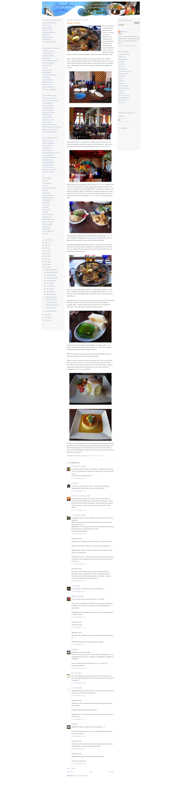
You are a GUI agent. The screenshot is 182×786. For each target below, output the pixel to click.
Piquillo (104, 347)
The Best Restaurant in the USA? (52, 127)
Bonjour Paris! (47, 58)
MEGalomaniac (76, 596)
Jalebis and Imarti (48, 27)
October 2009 (50, 275)
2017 (46, 245)
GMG (73, 649)
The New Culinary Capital (50, 129)
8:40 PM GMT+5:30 (78, 478)
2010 (46, 264)
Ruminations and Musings (79, 496)
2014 (46, 253)
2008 (46, 314)
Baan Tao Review (48, 141)
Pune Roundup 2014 (48, 162)
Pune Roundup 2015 (48, 165)
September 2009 (51, 278)
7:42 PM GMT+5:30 (78, 564)
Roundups (45, 226)
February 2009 (50, 297)
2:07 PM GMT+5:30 (78, 581)
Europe (45, 202)
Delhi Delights (47, 198)
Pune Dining (46, 224)
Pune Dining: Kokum (52, 302)
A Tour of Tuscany (48, 53)
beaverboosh (75, 688)
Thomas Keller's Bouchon (50, 132)
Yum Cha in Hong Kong (49, 89)
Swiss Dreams (46, 77)
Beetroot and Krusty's (49, 143)
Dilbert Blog (122, 76)
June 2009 (49, 286)
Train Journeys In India (49, 42)
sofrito (96, 347)
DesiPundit (46, 200)
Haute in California (48, 105)
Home (90, 771)
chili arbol (92, 195)
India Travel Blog (123, 86)
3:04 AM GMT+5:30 (79, 749)
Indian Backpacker (123, 88)
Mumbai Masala (47, 219)
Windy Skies (122, 102)
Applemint (121, 61)
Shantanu (123, 31)
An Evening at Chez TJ (49, 98)
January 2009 (50, 311)
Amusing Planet (122, 59)
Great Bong (121, 83)
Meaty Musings (47, 115)
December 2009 (51, 270)
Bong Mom (75, 673)
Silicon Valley (47, 231)
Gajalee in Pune (47, 150)
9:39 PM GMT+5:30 (78, 668)
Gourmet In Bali (47, 65)
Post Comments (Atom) (81, 776)
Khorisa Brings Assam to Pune (51, 153)
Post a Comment (71, 768)
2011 (46, 262)
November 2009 (51, 272)
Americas (81, 369)
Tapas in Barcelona (48, 80)
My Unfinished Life (77, 466)
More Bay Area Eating (52, 305)
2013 (46, 256)
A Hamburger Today (124, 54)
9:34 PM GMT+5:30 (78, 627)
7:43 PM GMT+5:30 (78, 617)
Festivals (45, 205)
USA (44, 234)
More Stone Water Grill (49, 157)
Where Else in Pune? (48, 172)
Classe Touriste (122, 69)
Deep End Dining (123, 73)
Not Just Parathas (47, 30)
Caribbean (45, 193)
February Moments (51, 299)
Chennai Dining (47, 195)
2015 (46, 251)
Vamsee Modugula (77, 515)
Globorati (121, 81)
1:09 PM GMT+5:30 (78, 534)
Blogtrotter (98, 663)
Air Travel (45, 183)
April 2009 (49, 291)
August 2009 (50, 281)
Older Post (111, 771)
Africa (44, 181)
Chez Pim (121, 66)
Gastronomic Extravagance (50, 101)
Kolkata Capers (47, 214)
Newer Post (70, 771)
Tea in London (47, 122)
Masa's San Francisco (49, 113)
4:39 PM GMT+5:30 (78, 736)
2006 (46, 320)
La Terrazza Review (48, 155)
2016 (46, 248)
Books (44, 190)
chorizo (109, 345)
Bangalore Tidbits (48, 188)
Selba (73, 483)
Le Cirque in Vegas (48, 110)
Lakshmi (74, 586)
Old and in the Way (123, 95)
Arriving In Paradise (48, 56)
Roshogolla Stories (48, 37)
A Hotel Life (121, 57)
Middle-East (46, 217)
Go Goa (45, 210)
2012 (46, 259)
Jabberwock (121, 90)
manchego (109, 236)
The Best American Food (50, 124)
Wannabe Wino (122, 100)
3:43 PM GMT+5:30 (78, 719)
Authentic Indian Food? (49, 23)
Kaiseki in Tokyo (47, 70)
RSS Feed (122, 116)
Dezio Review (47, 148)
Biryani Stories (47, 25)
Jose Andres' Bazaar (48, 108)
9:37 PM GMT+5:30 (78, 645)
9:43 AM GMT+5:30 (79, 764)
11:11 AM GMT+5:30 (79, 510)
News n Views (46, 222)
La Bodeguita (101, 184)
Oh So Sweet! (46, 35)
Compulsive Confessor (124, 71)
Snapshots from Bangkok (50, 75)
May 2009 (49, 289)
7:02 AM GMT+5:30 (79, 683)
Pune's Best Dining (48, 167)
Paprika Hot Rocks (48, 160)
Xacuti (109, 146)
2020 (46, 242)
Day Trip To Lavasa (48, 145)
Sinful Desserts (47, 39)
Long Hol (121, 93)
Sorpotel (101, 146)
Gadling (120, 78)
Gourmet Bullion (47, 103)
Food (44, 207)
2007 (46, 317)
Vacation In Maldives (49, 87)
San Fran (45, 229)
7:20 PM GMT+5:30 (78, 591)
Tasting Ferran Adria (48, 120)
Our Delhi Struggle (123, 98)
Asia (44, 186)
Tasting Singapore (48, 82)
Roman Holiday (47, 72)
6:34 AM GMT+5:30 (79, 491)
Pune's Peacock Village (49, 169)
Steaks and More (47, 117)
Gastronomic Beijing (48, 63)
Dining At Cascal (51, 308)
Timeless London (47, 84)
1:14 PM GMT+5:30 (78, 696)
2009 (46, 267)
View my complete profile (127, 46)
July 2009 (49, 283)
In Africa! (45, 68)
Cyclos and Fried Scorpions (50, 60)
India (44, 212)
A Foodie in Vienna (48, 51)
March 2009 (50, 294)
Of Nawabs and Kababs (49, 32)
